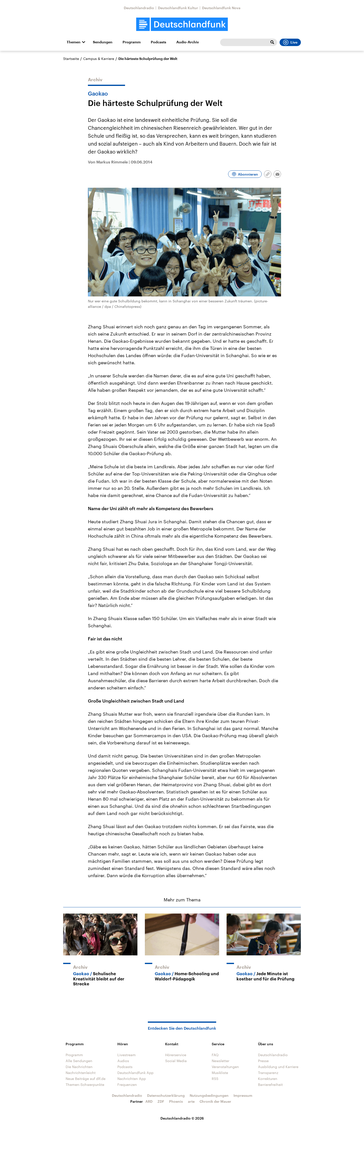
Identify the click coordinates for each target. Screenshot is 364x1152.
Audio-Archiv (187, 42)
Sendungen (102, 42)
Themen (73, 42)
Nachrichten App (131, 1078)
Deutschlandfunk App (135, 1073)
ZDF (160, 1101)
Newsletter (220, 1061)
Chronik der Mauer (215, 1101)
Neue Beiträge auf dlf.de (85, 1078)
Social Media (176, 1061)
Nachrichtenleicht (81, 1073)
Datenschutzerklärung (166, 1095)
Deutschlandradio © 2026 (182, 1118)
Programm (132, 42)
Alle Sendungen (79, 1061)
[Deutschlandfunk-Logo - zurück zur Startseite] (182, 24)
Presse (263, 1061)
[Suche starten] (272, 42)
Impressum (243, 1095)
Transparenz (268, 1073)
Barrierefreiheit (270, 1084)
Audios (123, 1061)
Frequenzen (127, 1084)
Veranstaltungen (225, 1067)
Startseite (71, 58)
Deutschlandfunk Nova (221, 8)
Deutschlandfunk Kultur (178, 8)
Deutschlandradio (139, 8)
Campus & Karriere (98, 58)
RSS (215, 1078)
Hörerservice (175, 1055)
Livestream (126, 1055)
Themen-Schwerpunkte (85, 1084)
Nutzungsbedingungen (209, 1095)
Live (293, 42)
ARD (149, 1101)
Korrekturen (267, 1078)
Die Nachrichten (79, 1067)
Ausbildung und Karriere (278, 1067)
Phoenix (176, 1101)
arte (191, 1101)
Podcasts (158, 42)
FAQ (215, 1055)
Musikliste (220, 1073)
